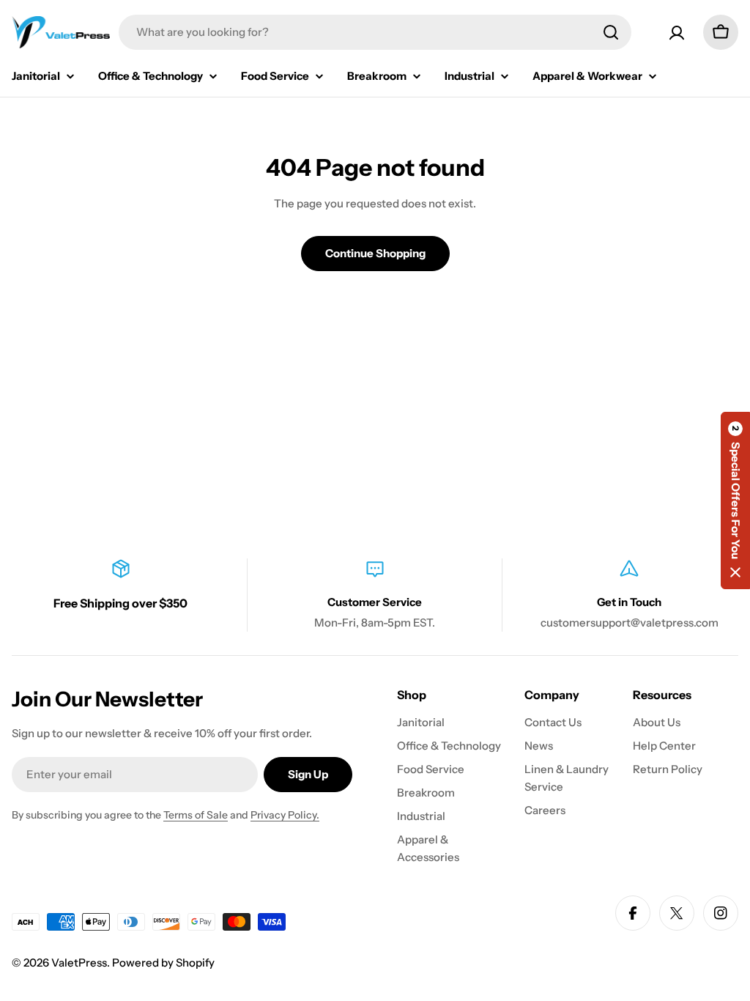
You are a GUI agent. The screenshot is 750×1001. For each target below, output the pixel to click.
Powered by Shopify (163, 962)
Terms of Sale (195, 814)
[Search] (611, 32)
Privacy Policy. (284, 814)
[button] (735, 500)
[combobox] (375, 32)
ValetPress (79, 962)
